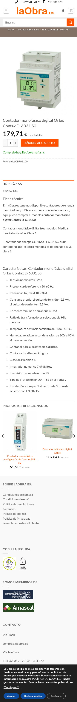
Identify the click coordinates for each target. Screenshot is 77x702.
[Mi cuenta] (63, 11)
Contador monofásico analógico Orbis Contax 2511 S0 (20, 459)
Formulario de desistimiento (21, 523)
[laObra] (35, 10)
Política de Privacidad (16, 518)
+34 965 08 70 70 (30, 2)
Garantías (9, 509)
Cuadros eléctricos (28, 29)
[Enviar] (70, 22)
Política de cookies (15, 513)
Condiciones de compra (18, 494)
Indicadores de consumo (56, 29)
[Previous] (3, 443)
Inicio (10, 29)
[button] (6, 11)
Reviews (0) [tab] (10, 191)
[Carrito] (71, 11)
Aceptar (11, 696)
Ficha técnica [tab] (12, 183)
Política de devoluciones (18, 504)
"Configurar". (11, 687)
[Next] (74, 443)
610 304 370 (55, 2)
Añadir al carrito (39, 143)
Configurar (56, 696)
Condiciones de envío (16, 499)
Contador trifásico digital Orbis (57, 451)
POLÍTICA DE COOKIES (46, 679)
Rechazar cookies (33, 696)
